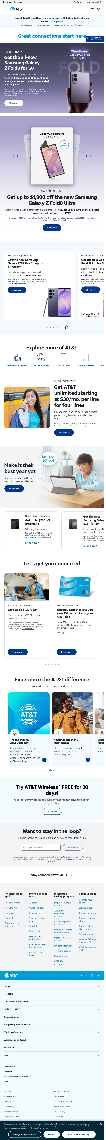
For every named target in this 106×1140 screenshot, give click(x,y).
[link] (43, 764)
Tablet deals (34, 930)
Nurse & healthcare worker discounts (63, 935)
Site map (7, 1095)
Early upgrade (85, 912)
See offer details (77, 25)
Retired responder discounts (62, 927)
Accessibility (9, 1111)
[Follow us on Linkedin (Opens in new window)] (98, 979)
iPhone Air (9, 917)
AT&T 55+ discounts (58, 966)
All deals (33, 906)
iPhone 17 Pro (10, 911)
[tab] (47, 328)
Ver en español (94, 2)
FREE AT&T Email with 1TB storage (17, 1081)
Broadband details (11, 1116)
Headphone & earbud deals (35, 942)
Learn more (17, 653)
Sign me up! (72, 851)
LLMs (6, 1086)
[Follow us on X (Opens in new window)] (81, 979)
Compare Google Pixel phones (87, 931)
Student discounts (63, 949)
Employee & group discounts (63, 908)
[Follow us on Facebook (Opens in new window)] (86, 979)
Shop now (13, 103)
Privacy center (59, 1100)
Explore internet (41, 365)
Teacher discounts (62, 954)
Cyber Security (59, 1116)
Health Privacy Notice (62, 1111)
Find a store (79, 2)
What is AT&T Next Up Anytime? (87, 945)
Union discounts (61, 960)
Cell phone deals (36, 911)
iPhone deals (35, 917)
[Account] (98, 9)
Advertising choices (61, 1095)
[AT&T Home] (17, 9)
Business (18, 2)
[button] (64, 328)
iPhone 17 (8, 922)
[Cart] (92, 9)
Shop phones (63, 365)
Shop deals (14, 488)
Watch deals (35, 935)
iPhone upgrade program (11, 928)
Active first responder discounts (59, 917)
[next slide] (86, 156)
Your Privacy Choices (61, 1105)
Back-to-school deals (17, 365)
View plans (64, 432)
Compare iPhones (87, 917)
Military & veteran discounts (62, 943)
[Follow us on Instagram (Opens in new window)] (92, 979)
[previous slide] (17, 156)
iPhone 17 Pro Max (12, 906)
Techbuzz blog (9, 1070)
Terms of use (9, 1105)
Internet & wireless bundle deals (38, 950)
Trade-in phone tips (88, 938)
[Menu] (5, 9)
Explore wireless (86, 365)
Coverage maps (10, 1100)
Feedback (8, 1075)
